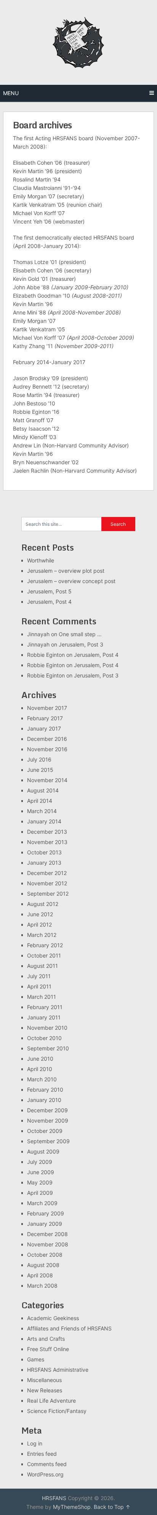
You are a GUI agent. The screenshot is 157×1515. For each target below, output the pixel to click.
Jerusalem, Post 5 (49, 591)
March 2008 (42, 1285)
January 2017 (44, 728)
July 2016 (39, 759)
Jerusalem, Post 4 (49, 601)
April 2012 (39, 924)
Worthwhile (40, 560)
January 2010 (44, 1100)
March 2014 (42, 811)
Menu (11, 93)
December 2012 (47, 873)
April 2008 (40, 1275)
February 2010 (45, 1089)
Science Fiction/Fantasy (57, 1411)
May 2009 (40, 1182)
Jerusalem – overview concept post (71, 581)
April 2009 (40, 1192)
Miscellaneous (44, 1380)
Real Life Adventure (51, 1400)
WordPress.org (45, 1474)
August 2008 (43, 1265)
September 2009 (48, 1141)
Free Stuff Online (48, 1349)
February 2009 (45, 1213)
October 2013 (44, 852)
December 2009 (47, 1110)
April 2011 (39, 986)
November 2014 (47, 780)
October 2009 (44, 1131)
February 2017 (45, 718)
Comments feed (47, 1464)
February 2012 (45, 945)
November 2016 (47, 749)
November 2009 (47, 1120)
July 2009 (39, 1162)
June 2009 (40, 1172)
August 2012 (42, 904)
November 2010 (47, 1027)
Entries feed (42, 1453)
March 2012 (41, 935)
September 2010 (48, 1048)
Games (35, 1359)
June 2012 (40, 914)
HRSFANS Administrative (57, 1369)
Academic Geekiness (53, 1318)
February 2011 (44, 1007)
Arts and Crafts (46, 1338)
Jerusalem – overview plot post (65, 570)
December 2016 (47, 739)
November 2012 (47, 883)
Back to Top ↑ (112, 1507)
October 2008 (44, 1254)
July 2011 (39, 976)
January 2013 (44, 862)
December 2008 (47, 1234)
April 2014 (39, 800)
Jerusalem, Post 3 (81, 644)
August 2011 (42, 965)
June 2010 (40, 1058)
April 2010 (39, 1069)
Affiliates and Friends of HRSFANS (69, 1328)
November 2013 (47, 842)
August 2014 (43, 790)
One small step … (80, 634)
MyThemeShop (72, 1507)
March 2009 (42, 1203)
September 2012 (48, 893)
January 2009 (44, 1223)
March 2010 (42, 1079)
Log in (34, 1443)
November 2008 (47, 1244)
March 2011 (41, 996)
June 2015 (40, 769)
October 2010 (44, 1038)
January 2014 (44, 821)
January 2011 (44, 1017)
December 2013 (47, 831)
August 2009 (43, 1151)
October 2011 (44, 955)
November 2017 (47, 708)
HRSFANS (54, 1498)
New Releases (44, 1390)
